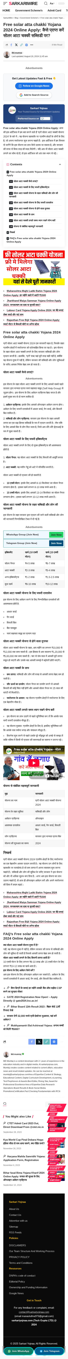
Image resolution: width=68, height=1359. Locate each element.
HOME (52, 1114)
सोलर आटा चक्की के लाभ (24, 214)
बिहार (60, 1176)
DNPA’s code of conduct (22, 1275)
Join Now (56, 534)
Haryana (54, 1144)
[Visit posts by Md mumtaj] (6, 1054)
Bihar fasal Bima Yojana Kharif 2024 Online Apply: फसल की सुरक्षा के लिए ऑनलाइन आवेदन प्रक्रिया (23, 1176)
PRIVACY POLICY (19, 1257)
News (52, 1125)
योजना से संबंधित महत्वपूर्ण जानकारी (28, 226)
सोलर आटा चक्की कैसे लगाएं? (26, 181)
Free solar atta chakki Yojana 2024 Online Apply (31, 173)
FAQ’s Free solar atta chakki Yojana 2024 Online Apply (31, 240)
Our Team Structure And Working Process (31, 1251)
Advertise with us (18, 1220)
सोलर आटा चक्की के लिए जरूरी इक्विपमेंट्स (31, 187)
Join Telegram (51, 1351)
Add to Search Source (36, 94)
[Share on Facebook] (11, 44)
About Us (14, 1209)
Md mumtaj (17, 53)
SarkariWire (23, 3)
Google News (16, 1293)
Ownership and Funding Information (28, 1287)
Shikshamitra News (57, 1129)
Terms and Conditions (21, 1262)
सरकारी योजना (54, 1160)
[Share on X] (16, 44)
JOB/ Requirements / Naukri (57, 1119)
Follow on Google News (36, 85)
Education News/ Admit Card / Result (56, 1107)
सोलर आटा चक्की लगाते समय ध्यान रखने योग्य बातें (34, 220)
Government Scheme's (56, 1140)
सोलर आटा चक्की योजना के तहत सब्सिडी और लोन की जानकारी (33, 195)
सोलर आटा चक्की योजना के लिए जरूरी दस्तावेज (33, 202)
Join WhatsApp (20, 1351)
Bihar (53, 1163)
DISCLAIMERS (17, 1245)
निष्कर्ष (12, 232)
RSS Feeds (15, 1232)
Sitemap (13, 1226)
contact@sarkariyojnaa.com (34, 1312)
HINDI (52, 1148)
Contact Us (15, 1215)
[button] (6, 3)
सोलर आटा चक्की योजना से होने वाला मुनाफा (32, 208)
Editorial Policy (17, 1281)
